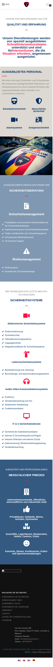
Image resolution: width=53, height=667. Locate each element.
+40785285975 (26, 642)
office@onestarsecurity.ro (29, 639)
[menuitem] (19, 660)
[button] (48, 5)
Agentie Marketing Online (41, 652)
